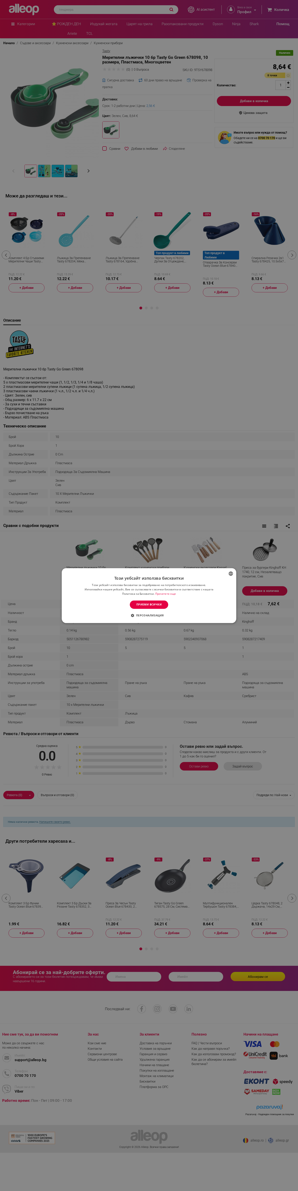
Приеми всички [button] (149, 604)
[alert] (149, 595)
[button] (149, 615)
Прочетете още (165, 594)
